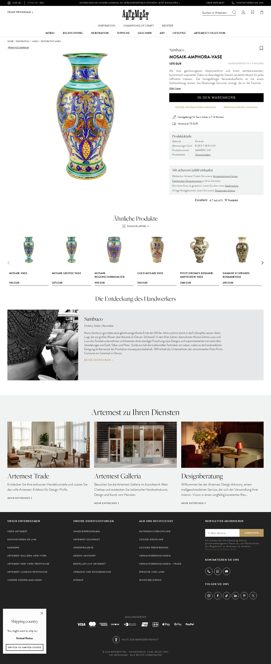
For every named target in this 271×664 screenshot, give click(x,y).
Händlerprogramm (86, 531)
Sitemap (78, 580)
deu (35, 2)
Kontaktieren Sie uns (250, 2)
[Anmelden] (243, 12)
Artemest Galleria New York (26, 555)
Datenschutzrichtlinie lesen (221, 549)
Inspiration (106, 26)
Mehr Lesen (175, 88)
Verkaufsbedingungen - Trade (160, 563)
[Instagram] (208, 595)
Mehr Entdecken (97, 360)
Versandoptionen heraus (225, 176)
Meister (167, 26)
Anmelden (251, 533)
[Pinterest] (244, 595)
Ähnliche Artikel (137, 226)
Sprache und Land (151, 572)
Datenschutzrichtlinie (155, 531)
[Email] (226, 571)
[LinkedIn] (235, 595)
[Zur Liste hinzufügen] (261, 48)
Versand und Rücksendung (92, 572)
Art (162, 33)
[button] (262, 262)
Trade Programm (19, 12)
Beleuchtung (73, 33)
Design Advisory (84, 555)
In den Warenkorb (216, 97)
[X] (253, 595)
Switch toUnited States (24, 647)
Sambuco (176, 49)
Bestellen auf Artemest (89, 563)
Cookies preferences (153, 547)
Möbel (50, 33)
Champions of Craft (138, 26)
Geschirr (145, 33)
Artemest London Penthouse (27, 572)
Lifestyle (179, 33)
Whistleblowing (150, 580)
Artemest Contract (86, 539)
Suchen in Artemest (214, 12)
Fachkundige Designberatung (187, 181)
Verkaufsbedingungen (155, 555)
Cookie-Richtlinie (151, 539)
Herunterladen (203, 154)
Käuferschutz (231, 186)
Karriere (13, 547)
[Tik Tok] (226, 595)
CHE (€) (17, 2)
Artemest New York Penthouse (28, 563)
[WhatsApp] (217, 571)
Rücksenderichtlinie (225, 190)
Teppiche (123, 33)
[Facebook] (217, 595)
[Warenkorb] (261, 12)
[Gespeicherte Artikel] (252, 12)
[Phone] (208, 571)
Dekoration (100, 33)
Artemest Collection (209, 33)
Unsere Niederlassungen (24, 580)
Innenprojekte (83, 547)
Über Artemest (215, 2)
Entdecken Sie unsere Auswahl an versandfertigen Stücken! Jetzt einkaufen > (130, 2)
